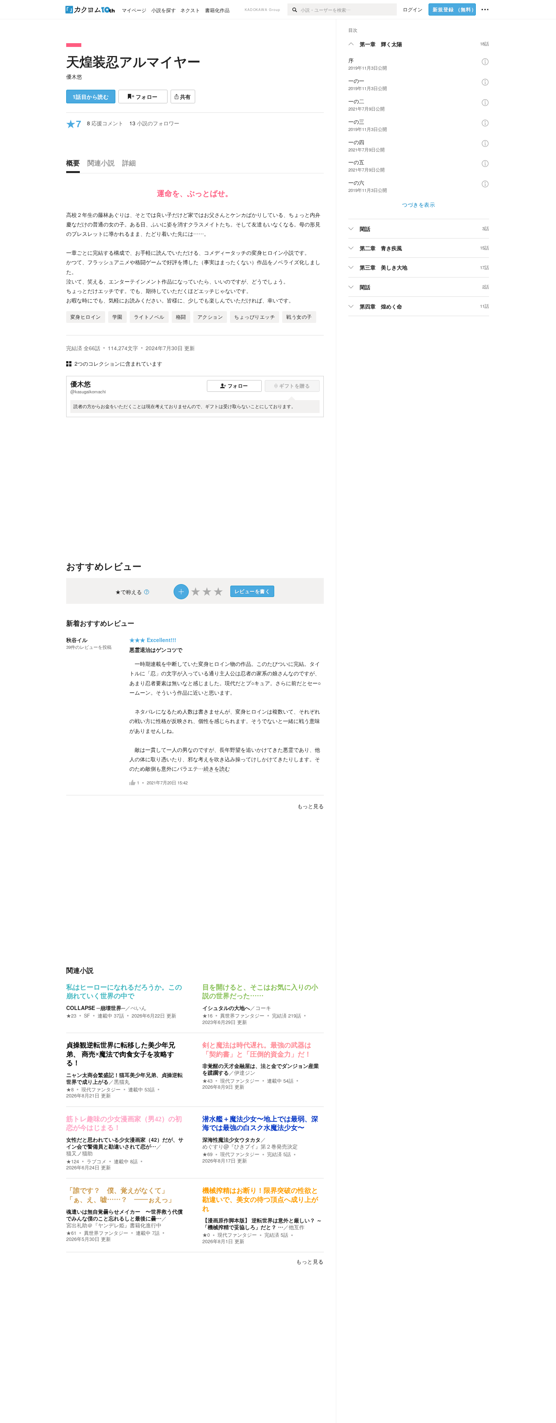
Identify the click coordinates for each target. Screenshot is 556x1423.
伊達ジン (244, 1072)
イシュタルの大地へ (226, 1008)
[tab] (75, 164)
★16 (207, 1016)
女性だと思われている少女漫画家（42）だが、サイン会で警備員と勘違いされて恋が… (124, 1143)
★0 (206, 1235)
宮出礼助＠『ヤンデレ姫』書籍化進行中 (114, 1225)
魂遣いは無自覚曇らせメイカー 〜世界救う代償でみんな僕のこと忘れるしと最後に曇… (124, 1215)
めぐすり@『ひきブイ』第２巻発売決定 (250, 1146)
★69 (207, 1154)
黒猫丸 (122, 1081)
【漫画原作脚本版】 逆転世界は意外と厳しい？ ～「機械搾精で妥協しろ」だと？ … (262, 1223)
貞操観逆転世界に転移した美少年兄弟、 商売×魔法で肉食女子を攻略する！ (120, 1054)
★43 (207, 1081)
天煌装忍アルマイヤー (133, 61)
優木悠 (74, 76)
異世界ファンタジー (242, 1015)
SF (87, 1015)
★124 (72, 1161)
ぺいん (138, 1008)
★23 (71, 1016)
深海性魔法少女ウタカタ (231, 1139)
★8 (70, 1089)
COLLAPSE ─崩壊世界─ (95, 1008)
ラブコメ (96, 1161)
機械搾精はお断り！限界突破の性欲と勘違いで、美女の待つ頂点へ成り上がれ (260, 1199)
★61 (71, 1233)
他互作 (296, 1227)
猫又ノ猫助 (79, 1153)
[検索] (294, 9)
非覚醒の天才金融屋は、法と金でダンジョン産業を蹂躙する (260, 1069)
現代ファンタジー (101, 1089)
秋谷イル (76, 640)
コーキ (263, 1008)
